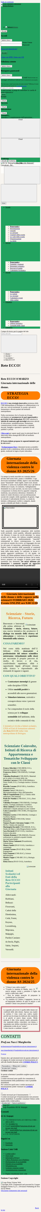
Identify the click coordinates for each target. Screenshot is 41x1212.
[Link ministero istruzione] (11, 4)
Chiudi (4, 101)
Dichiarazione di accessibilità (15, 1162)
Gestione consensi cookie (14, 1168)
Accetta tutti (9, 1068)
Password (25, 45)
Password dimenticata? (9, 49)
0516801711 (13, 1124)
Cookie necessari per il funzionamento (15, 1095)
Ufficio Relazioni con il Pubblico (17, 1160)
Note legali (9, 1156)
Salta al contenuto (7, 2)
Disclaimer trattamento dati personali (14, 1191)
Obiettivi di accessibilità (14, 1164)
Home (7, 354)
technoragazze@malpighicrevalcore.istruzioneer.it (19, 1046)
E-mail (24, 77)
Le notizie (9, 358)
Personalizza (6, 1066)
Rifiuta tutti (19, 1066)
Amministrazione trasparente (15, 1170)
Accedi (4, 31)
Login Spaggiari (22, 86)
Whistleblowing (11, 1166)
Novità (7, 356)
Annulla (4, 161)
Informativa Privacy (12, 1158)
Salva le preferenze (18, 1103)
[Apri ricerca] (22, 175)
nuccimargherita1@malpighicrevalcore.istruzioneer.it (20, 1050)
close (3, 203)
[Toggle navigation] (19, 193)
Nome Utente (27, 42)
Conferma (12, 161)
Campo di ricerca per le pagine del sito (14, 331)
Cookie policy (10, 1154)
